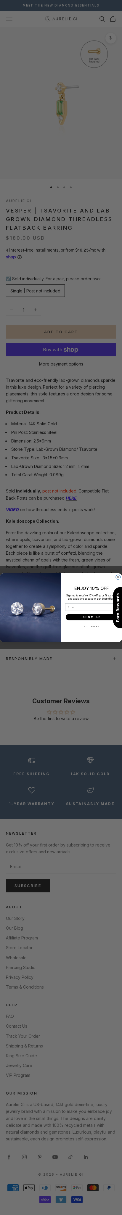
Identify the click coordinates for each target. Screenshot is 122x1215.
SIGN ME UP (91, 617)
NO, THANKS (91, 626)
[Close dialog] (118, 577)
